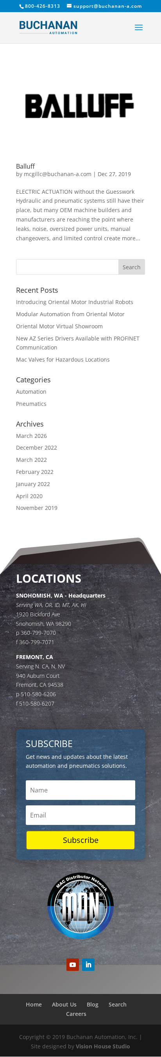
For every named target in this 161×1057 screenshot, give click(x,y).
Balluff (25, 166)
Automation (31, 391)
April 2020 (29, 496)
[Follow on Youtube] (72, 964)
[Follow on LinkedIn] (88, 964)
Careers (76, 1013)
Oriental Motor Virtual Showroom (59, 326)
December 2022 (36, 447)
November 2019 (36, 507)
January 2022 (33, 484)
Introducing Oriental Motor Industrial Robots (74, 302)
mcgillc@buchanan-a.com (57, 174)
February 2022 (35, 471)
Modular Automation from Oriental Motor (70, 314)
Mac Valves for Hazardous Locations (63, 359)
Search (118, 1004)
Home (34, 1004)
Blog (92, 1004)
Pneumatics (31, 403)
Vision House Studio (103, 1046)
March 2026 (31, 435)
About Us (64, 1004)
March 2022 (31, 459)
